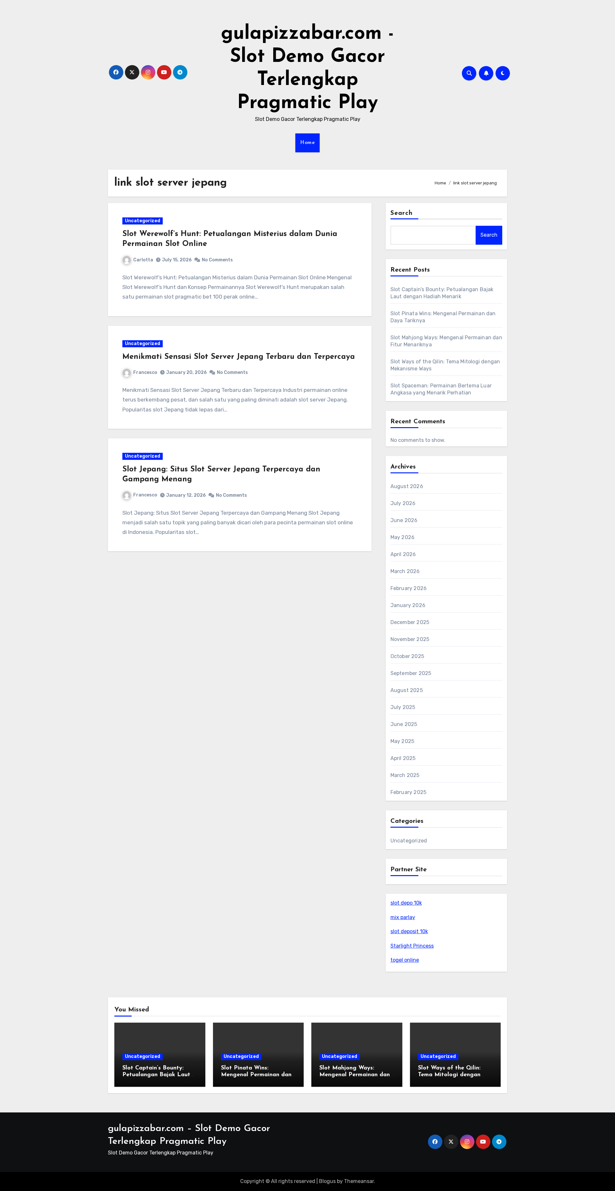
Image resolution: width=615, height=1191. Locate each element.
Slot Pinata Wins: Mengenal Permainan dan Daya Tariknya (256, 1075)
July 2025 (402, 707)
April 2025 (403, 758)
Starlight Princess (412, 946)
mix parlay (402, 917)
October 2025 (407, 656)
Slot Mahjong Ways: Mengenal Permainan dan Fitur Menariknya (354, 1075)
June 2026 (404, 520)
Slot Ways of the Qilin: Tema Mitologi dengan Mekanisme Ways (449, 1075)
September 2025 (410, 673)
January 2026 (407, 605)
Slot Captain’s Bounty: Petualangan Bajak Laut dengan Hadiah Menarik (156, 1075)
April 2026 (403, 554)
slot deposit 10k (409, 931)
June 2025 (403, 724)
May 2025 (402, 741)
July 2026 (403, 503)
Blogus (327, 1181)
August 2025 (406, 690)
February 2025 (408, 792)
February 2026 (408, 588)
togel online (404, 960)
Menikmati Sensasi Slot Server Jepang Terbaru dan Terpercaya (238, 357)
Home (307, 142)
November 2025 (410, 639)
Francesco (145, 372)
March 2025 (405, 775)
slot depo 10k (406, 903)
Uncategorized (142, 221)
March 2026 (405, 571)
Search (401, 213)
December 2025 (410, 622)
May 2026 (402, 537)
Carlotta (143, 260)
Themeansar (359, 1181)
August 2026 (406, 486)
